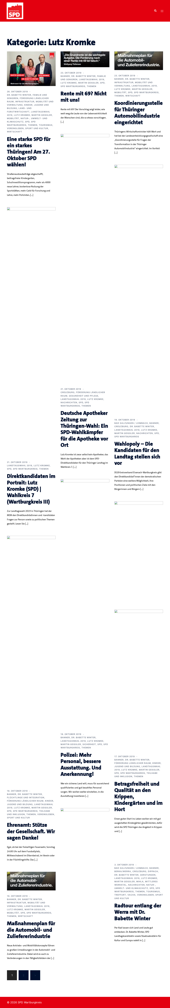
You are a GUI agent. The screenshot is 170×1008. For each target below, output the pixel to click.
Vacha (132, 895)
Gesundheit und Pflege (83, 396)
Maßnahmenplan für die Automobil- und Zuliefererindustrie (31, 930)
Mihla (140, 881)
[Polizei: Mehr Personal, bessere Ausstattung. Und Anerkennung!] (85, 603)
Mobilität (13, 118)
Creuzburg (68, 392)
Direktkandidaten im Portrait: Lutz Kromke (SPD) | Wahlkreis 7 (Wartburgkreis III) (31, 489)
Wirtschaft (14, 131)
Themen (32, 125)
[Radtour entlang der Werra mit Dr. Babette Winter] (138, 734)
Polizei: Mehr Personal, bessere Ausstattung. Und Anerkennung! (81, 764)
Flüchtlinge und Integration (25, 797)
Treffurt (120, 895)
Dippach (153, 871)
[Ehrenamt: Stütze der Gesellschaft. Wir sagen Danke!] (31, 660)
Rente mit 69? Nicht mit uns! (84, 96)
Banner (65, 76)
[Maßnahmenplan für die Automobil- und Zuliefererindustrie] (31, 881)
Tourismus (45, 125)
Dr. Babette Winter (19, 95)
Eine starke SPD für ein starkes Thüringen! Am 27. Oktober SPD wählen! (28, 152)
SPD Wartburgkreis (73, 86)
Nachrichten (69, 402)
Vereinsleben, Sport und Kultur (27, 128)
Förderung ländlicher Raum (25, 801)
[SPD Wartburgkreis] (15, 10)
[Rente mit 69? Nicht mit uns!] (85, 59)
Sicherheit (89, 744)
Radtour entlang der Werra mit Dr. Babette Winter (137, 912)
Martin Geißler (42, 115)
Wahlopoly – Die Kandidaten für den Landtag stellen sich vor (137, 453)
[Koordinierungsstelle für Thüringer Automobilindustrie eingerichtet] (138, 60)
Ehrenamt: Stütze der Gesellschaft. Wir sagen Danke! (31, 831)
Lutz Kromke (22, 115)
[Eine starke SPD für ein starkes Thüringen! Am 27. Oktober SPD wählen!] (31, 68)
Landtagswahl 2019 (91, 79)
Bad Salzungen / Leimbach (131, 423)
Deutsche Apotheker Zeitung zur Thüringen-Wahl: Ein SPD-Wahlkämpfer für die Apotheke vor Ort (84, 429)
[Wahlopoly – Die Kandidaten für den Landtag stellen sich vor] (138, 289)
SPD (27, 121)
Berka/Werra (122, 871)
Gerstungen (148, 875)
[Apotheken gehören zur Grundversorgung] (85, 932)
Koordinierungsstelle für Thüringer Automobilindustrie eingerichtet (138, 113)
